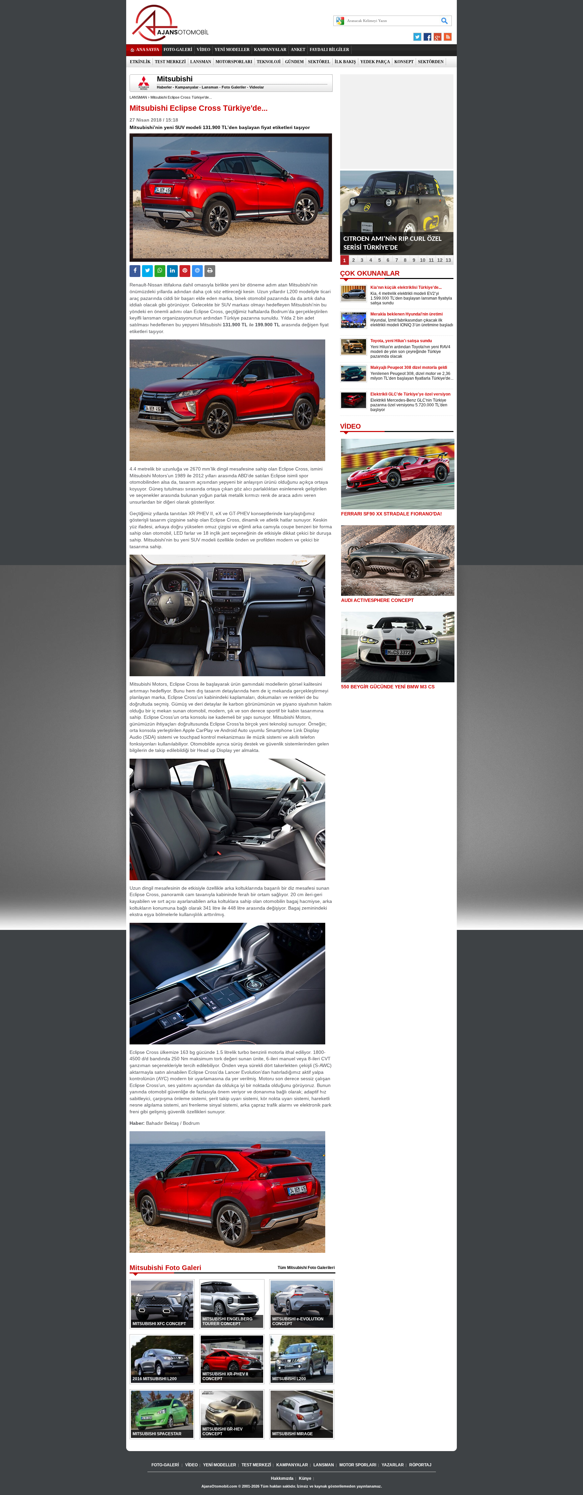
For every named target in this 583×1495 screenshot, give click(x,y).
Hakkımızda (282, 1478)
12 (440, 260)
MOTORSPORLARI (234, 61)
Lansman (210, 87)
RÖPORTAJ (420, 1465)
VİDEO (203, 49)
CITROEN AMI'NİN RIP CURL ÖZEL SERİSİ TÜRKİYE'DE (392, 243)
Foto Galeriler (234, 87)
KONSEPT (404, 61)
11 (431, 260)
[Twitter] (418, 35)
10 (422, 260)
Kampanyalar (186, 87)
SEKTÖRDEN (431, 61)
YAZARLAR (393, 1465)
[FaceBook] (427, 35)
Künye (305, 1478)
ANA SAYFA (147, 49)
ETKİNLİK (140, 61)
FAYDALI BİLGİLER (329, 49)
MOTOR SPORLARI (357, 1465)
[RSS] (445, 35)
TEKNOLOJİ (269, 61)
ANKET (298, 49)
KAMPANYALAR (270, 49)
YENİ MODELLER (232, 49)
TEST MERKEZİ (170, 61)
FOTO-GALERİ (178, 49)
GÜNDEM (294, 61)
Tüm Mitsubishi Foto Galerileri (306, 1267)
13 (448, 260)
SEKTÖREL (319, 61)
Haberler (164, 87)
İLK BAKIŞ (345, 61)
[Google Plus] (436, 35)
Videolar (256, 87)
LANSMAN (200, 61)
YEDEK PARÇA (375, 61)
